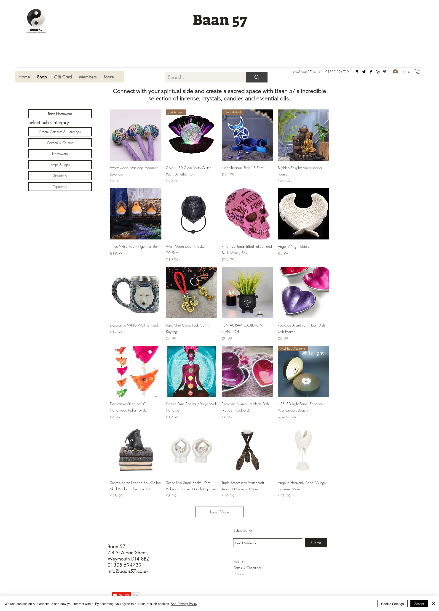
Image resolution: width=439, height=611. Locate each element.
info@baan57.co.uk (306, 71)
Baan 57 (220, 20)
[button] (418, 71)
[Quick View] (135, 135)
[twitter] (364, 71)
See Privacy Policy (184, 603)
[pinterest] (384, 71)
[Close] (433, 603)
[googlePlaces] (357, 71)
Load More (219, 512)
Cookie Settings (392, 603)
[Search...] (257, 77)
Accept (419, 603)
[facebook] (371, 71)
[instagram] (377, 71)
